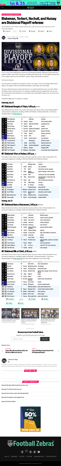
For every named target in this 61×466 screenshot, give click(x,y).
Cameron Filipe (12, 38)
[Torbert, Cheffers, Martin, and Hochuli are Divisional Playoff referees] (11, 313)
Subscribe (45, 339)
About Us (7, 456)
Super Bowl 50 (18, 114)
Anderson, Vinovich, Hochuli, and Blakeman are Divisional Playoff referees (29, 321)
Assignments (14, 456)
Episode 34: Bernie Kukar (8, 401)
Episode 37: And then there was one (12, 389)
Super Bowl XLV (18, 258)
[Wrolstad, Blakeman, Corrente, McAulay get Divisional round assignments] (50, 313)
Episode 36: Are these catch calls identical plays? (15, 393)
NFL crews (22, 456)
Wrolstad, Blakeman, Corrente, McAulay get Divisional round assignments (48, 321)
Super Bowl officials (51, 456)
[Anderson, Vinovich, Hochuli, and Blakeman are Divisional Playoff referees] (30, 313)
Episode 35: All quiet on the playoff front (13, 397)
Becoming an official (39, 456)
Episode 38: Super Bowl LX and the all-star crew (15, 385)
